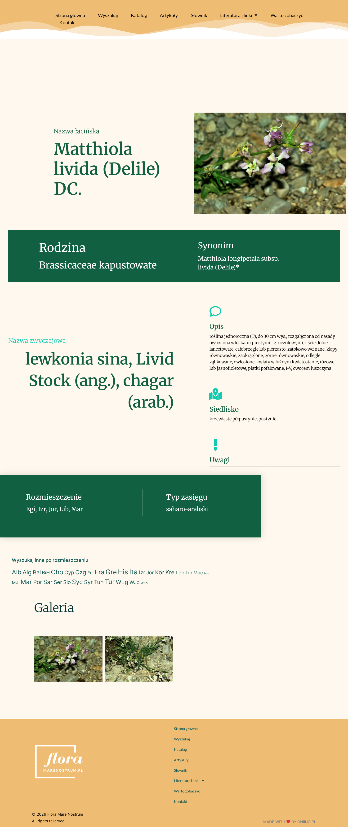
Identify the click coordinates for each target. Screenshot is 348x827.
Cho (57, 572)
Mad (206, 573)
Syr (88, 582)
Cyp (69, 572)
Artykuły (169, 15)
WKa (144, 583)
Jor (150, 573)
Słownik (199, 15)
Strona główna (70, 15)
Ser (58, 582)
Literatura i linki (236, 15)
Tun (99, 582)
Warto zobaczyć (287, 15)
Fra (99, 572)
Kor (159, 572)
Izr (142, 572)
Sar (48, 581)
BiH (46, 573)
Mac (198, 573)
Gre (111, 572)
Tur (110, 582)
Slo (67, 582)
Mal (15, 582)
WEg (122, 581)
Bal (37, 572)
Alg (27, 572)
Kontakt (67, 22)
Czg (80, 572)
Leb (180, 573)
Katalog (139, 15)
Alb (16, 572)
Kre (169, 572)
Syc (77, 581)
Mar (26, 581)
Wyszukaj (108, 15)
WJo (134, 582)
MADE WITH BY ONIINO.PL (289, 821)
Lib (189, 573)
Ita (133, 572)
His (123, 572)
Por (37, 582)
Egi (90, 573)
